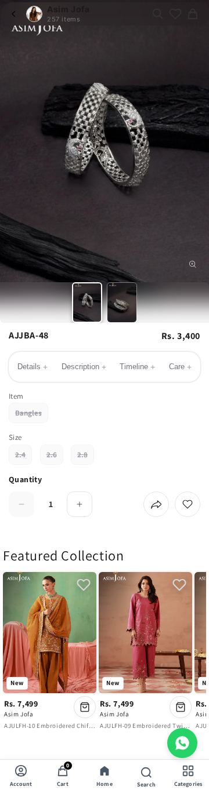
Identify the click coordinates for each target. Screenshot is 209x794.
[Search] (158, 14)
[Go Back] (13, 14)
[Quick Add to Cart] (85, 707)
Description (84, 366)
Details (32, 366)
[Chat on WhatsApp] (182, 743)
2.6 (54, 457)
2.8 (85, 457)
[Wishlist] (175, 14)
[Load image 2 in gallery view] (122, 302)
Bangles (31, 415)
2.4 (23, 457)
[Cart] (192, 14)
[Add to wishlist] (187, 504)
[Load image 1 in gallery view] (87, 302)
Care (180, 366)
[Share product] (156, 504)
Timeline (137, 366)
